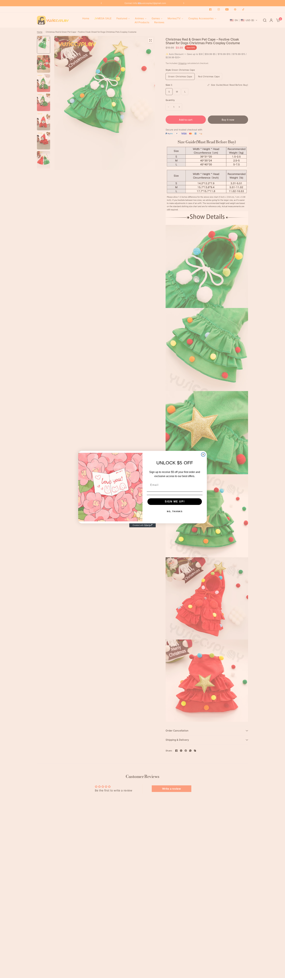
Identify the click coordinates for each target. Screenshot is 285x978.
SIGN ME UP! (175, 501)
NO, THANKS (175, 511)
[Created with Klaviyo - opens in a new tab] (142, 525)
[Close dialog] (203, 454)
